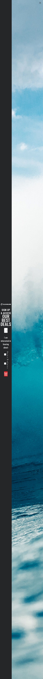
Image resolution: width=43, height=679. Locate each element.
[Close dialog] (40, 3)
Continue (6, 374)
